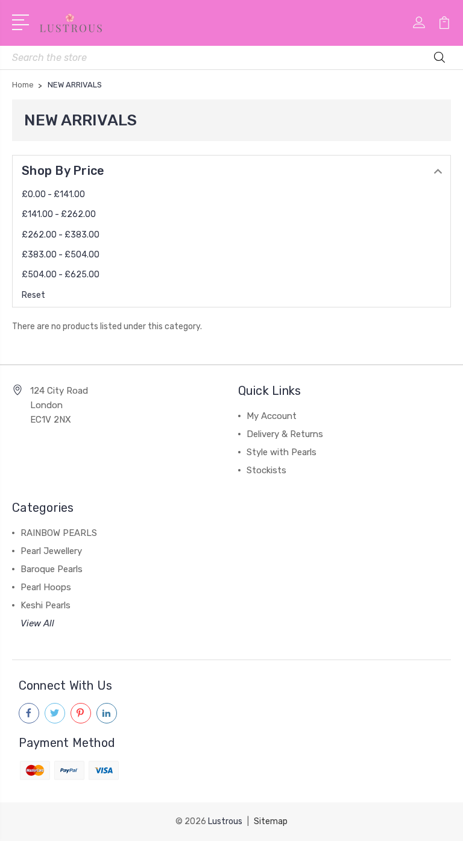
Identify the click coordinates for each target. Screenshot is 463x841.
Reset (33, 295)
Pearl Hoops (45, 587)
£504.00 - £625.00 (60, 274)
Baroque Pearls (51, 569)
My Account (272, 416)
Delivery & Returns (285, 434)
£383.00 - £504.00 (60, 255)
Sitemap (271, 821)
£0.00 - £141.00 (53, 194)
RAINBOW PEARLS (58, 533)
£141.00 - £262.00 (59, 214)
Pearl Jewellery (51, 551)
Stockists (266, 470)
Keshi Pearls (45, 605)
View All (37, 623)
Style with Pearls (282, 452)
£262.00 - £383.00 (60, 235)
